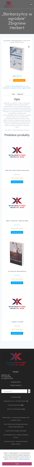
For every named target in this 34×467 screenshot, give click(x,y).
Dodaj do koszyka (19, 80)
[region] (17, 458)
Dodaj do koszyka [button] (17, 181)
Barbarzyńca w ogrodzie (9, 88)
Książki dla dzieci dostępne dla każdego (15, 431)
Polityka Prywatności (15, 385)
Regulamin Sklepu (16, 382)
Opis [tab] (13, 94)
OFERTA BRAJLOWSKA (16, 40)
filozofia (19, 88)
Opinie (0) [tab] (20, 94)
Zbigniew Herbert (26, 88)
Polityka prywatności (24, 459)
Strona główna (7, 40)
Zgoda (17, 464)
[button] (28, 46)
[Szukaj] (29, 391)
